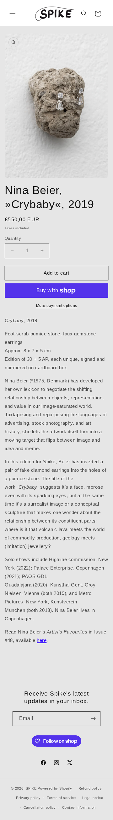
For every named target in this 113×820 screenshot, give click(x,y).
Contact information (79, 807)
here (41, 640)
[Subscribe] (93, 718)
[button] (12, 13)
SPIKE (31, 788)
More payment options (56, 305)
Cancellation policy (40, 807)
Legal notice (92, 798)
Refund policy (90, 788)
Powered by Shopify (55, 788)
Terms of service (61, 798)
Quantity (13, 238)
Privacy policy (28, 798)
